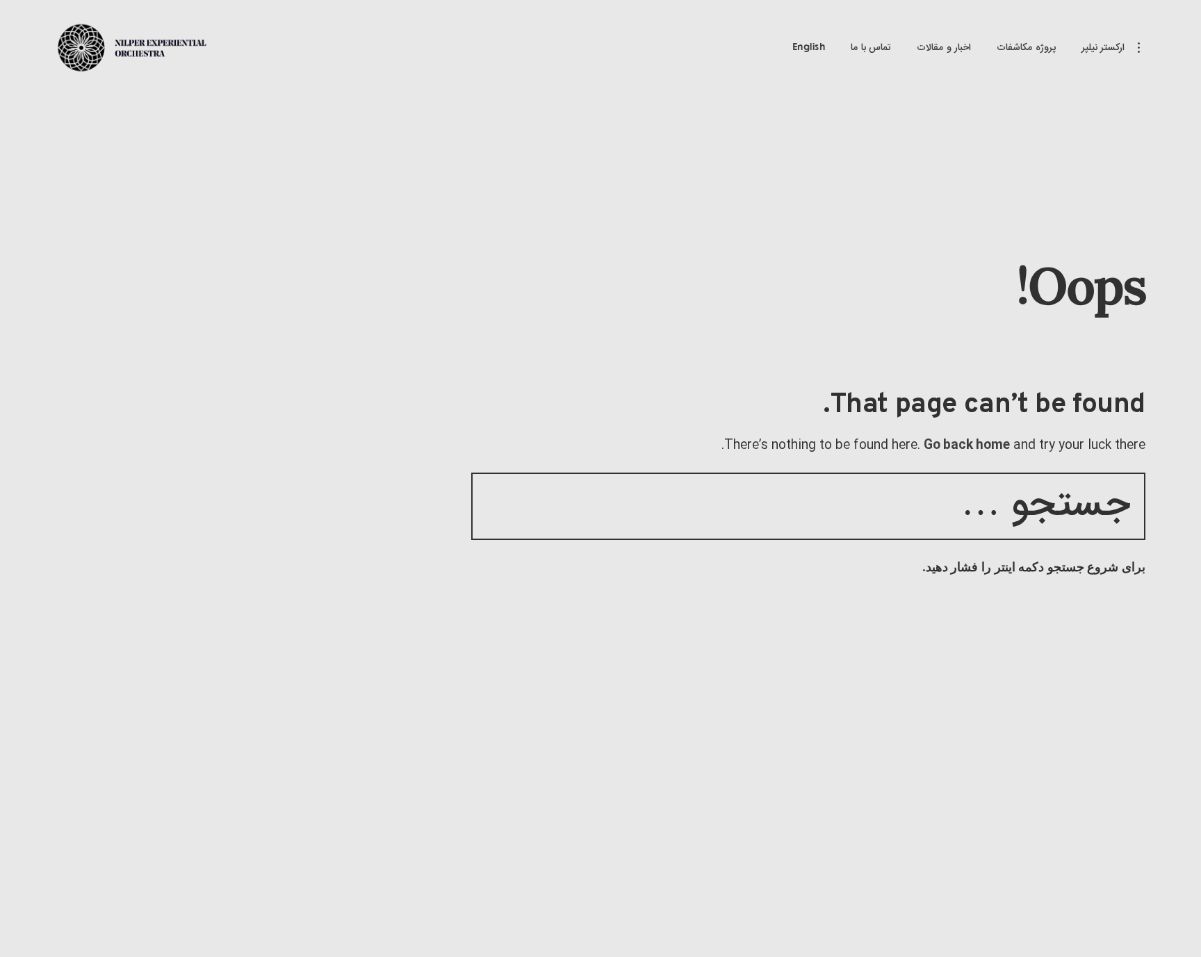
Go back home (967, 446)
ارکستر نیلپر (1103, 48)
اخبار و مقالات (944, 48)
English (809, 47)
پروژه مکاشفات (1026, 48)
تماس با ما (871, 48)
